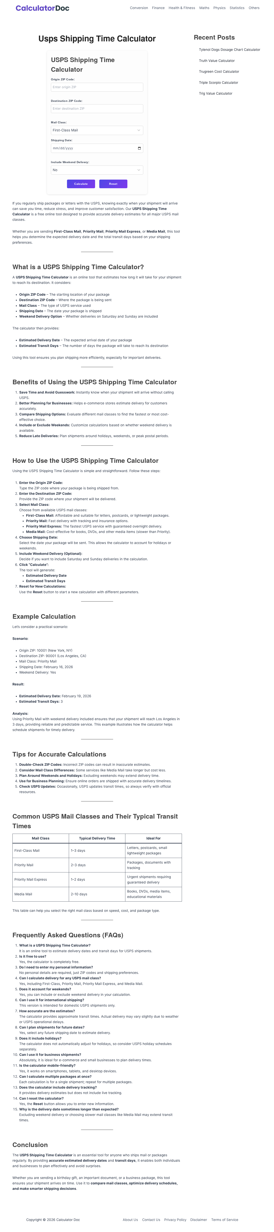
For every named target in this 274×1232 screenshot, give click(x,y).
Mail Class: (59, 122)
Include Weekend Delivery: (70, 162)
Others (254, 8)
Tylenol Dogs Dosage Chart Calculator (229, 50)
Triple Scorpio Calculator (218, 83)
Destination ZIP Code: (66, 100)
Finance (158, 8)
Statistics (237, 8)
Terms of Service (224, 1220)
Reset (113, 183)
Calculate (81, 183)
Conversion (139, 8)
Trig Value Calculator (215, 93)
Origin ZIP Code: (63, 79)
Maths (204, 8)
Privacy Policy (175, 1220)
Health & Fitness (182, 8)
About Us (130, 1220)
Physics (219, 8)
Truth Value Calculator (217, 61)
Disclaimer (198, 1220)
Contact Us (151, 1220)
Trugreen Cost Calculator (219, 72)
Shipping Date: (61, 140)
